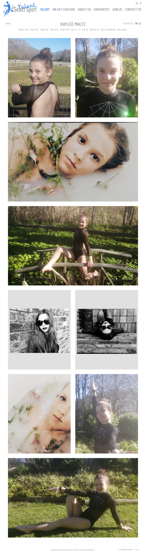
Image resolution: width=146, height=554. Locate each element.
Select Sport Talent (20, 9)
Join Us (117, 9)
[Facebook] (140, 3)
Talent (45, 9)
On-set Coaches (63, 9)
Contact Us (133, 9)
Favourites (101, 9)
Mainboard (90, 550)
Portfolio (128, 23)
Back (8, 23)
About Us (84, 9)
